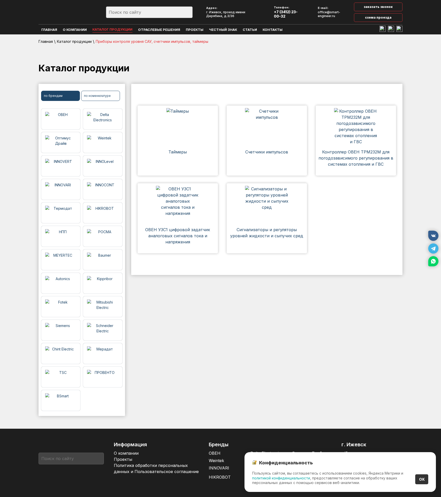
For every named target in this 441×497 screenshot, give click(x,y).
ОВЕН (214, 453)
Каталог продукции (112, 29)
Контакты (273, 30)
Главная (49, 30)
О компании (75, 30)
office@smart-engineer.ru (329, 14)
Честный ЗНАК (223, 30)
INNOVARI (219, 467)
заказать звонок (378, 7)
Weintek (216, 460)
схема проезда (378, 17)
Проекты (194, 30)
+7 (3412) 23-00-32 (286, 14)
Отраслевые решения (159, 30)
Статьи (250, 30)
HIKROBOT (220, 477)
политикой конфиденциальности (281, 478)
